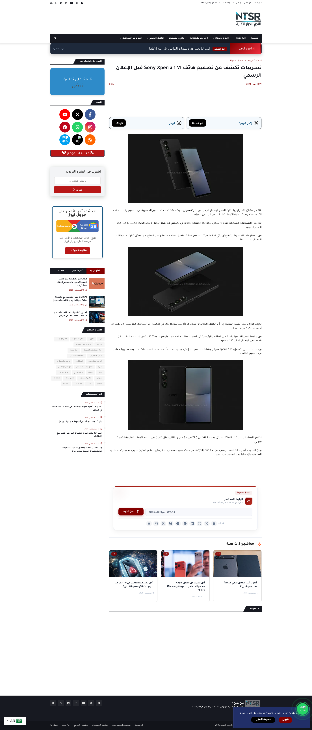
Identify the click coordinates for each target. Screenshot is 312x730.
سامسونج (78, 373)
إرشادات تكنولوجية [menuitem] (199, 38)
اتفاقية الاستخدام (100, 725)
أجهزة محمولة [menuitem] (222, 38)
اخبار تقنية (74, 350)
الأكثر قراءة (95, 271)
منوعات (57, 378)
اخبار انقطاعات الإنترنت (93, 350)
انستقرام (79, 361)
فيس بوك (70, 378)
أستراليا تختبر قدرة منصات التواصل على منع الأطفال (186, 48)
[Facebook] (214, 523)
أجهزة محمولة (236, 61)
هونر (89, 384)
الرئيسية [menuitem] (255, 38)
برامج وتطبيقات (63, 361)
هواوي (99, 384)
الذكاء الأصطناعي (77, 356)
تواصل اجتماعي (64, 367)
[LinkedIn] (192, 523)
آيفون (92, 339)
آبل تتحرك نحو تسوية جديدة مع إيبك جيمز (80, 422)
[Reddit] (178, 523)
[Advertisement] (116, 18)
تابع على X (197, 123)
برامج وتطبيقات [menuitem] (177, 38)
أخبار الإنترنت (62, 339)
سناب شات (63, 373)
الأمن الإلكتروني (96, 356)
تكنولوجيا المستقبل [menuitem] (132, 38)
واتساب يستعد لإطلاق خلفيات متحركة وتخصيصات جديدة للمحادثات (82, 450)
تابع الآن (119, 123)
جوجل (90, 373)
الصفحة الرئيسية (253, 61)
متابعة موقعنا (77, 250)
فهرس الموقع (80, 725)
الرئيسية (258, 3)
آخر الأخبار (77, 271)
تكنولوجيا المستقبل (84, 367)
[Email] (149, 523)
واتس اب (78, 384)
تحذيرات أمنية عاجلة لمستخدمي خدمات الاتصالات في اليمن (70, 314)
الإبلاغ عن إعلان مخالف (210, 3)
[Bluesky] (171, 523)
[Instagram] (156, 523)
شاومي (99, 378)
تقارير (100, 367)
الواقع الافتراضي (95, 361)
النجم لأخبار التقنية (228, 725)
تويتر (100, 373)
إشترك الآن (77, 189)
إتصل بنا (237, 3)
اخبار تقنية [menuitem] (241, 38)
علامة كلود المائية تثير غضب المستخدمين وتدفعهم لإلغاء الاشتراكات (72, 282)
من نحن (247, 3)
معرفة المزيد (263, 719)
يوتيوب (66, 384)
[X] (207, 523)
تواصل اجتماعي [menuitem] (156, 38)
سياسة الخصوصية (121, 725)
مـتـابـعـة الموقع (78, 153)
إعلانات (226, 3)
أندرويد (99, 345)
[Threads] (163, 523)
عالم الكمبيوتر (85, 378)
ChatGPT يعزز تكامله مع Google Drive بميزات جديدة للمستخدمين (70, 299)
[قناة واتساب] (302, 709)
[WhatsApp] (199, 523)
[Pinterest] (185, 523)
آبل (101, 339)
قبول (285, 719)
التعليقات (59, 271)
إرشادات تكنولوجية (83, 345)
